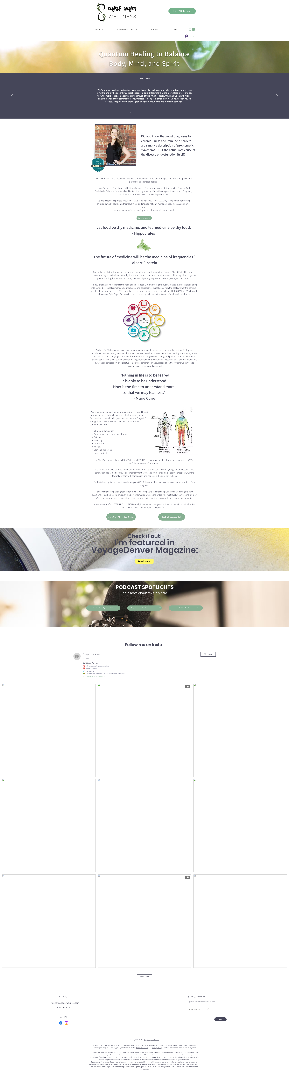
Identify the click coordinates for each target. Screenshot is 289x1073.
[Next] (277, 96)
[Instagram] (66, 1023)
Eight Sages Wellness (151, 1040)
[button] (99, 29)
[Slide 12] (140, 112)
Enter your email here (198, 1009)
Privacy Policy (157, 1048)
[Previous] (12, 96)
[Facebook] (61, 1023)
